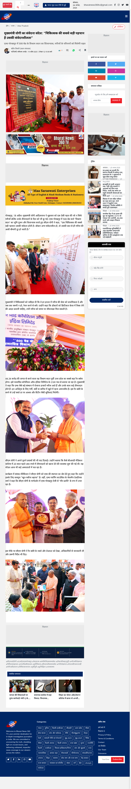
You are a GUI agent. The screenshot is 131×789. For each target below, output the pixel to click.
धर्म (74, 763)
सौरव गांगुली (98, 257)
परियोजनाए (75, 753)
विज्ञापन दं (101, 731)
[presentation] (15, 692)
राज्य (89, 748)
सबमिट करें (106, 300)
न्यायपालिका (42, 753)
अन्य (95, 289)
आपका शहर (54, 753)
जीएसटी (69, 728)
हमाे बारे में (101, 727)
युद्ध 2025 (68, 738)
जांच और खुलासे (79, 748)
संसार (68, 763)
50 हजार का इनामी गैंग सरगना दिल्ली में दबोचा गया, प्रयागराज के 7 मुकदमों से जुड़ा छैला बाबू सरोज (113, 174)
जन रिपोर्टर (101, 746)
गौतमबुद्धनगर (75, 733)
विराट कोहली (98, 279)
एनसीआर (48, 748)
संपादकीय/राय (87, 753)
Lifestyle (88, 763)
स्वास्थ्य (55, 758)
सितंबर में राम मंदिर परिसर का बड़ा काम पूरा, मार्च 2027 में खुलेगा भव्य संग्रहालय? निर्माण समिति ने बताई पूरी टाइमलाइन (112, 203)
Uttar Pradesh (23, 26)
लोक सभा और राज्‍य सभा (69, 758)
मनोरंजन (41, 768)
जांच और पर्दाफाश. (55, 733)
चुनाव (82, 743)
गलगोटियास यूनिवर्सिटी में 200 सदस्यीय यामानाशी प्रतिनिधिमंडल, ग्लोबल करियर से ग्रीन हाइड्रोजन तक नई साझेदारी (113, 233)
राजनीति (90, 743)
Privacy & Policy (104, 735)
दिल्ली (40, 748)
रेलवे (39, 738)
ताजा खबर (73, 743)
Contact (101, 742)
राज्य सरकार (42, 763)
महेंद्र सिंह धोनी (98, 268)
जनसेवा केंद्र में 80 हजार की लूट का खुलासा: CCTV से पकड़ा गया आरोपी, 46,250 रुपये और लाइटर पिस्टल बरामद (113, 218)
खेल (80, 763)
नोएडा (86, 733)
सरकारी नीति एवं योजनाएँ (52, 738)
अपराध (40, 758)
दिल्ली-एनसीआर (57, 728)
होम (7, 26)
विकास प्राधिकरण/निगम (63, 748)
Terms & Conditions (106, 738)
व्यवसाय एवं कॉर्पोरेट (56, 763)
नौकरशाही (64, 753)
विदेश (87, 738)
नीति (66, 733)
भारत (40, 728)
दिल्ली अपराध (49, 743)
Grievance (102, 753)
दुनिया (47, 728)
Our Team (102, 750)
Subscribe (117, 759)
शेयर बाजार (42, 733)
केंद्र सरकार (85, 758)
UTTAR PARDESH (110, 179)
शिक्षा (48, 758)
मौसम (87, 728)
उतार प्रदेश (78, 728)
